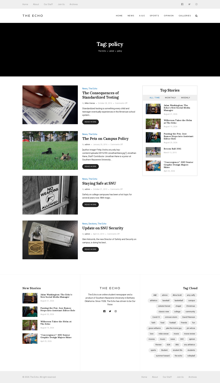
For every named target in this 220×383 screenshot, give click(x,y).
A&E (155, 295)
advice (164, 295)
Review (158, 345)
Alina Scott (177, 295)
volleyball (191, 356)
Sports (154, 16)
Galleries (185, 16)
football (173, 323)
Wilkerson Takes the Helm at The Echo (178, 121)
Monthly (170, 97)
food (162, 323)
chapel (178, 306)
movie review (189, 334)
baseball (166, 301)
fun (193, 323)
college (177, 312)
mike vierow (164, 334)
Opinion (169, 16)
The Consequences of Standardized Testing (100, 95)
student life (177, 350)
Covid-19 (156, 317)
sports (153, 350)
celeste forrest (164, 306)
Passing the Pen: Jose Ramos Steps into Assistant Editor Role (178, 136)
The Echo (32, 16)
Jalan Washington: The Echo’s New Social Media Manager (177, 108)
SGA (168, 345)
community (190, 312)
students (191, 350)
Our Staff (48, 4)
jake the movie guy (174, 328)
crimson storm (171, 317)
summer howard (163, 356)
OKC (182, 339)
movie (176, 334)
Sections (92, 223)
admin (87, 144)
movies (152, 339)
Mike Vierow (90, 103)
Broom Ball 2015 (172, 148)
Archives (74, 4)
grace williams (155, 328)
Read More (90, 122)
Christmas (190, 306)
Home (25, 4)
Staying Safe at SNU (99, 183)
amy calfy (191, 295)
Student (164, 350)
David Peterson (188, 317)
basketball (179, 301)
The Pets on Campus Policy (105, 138)
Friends (184, 323)
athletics (153, 301)
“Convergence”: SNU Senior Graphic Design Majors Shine (178, 165)
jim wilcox (191, 328)
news (172, 339)
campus (191, 301)
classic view (164, 312)
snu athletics (189, 345)
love (151, 334)
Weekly (185, 97)
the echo (178, 356)
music (162, 339)
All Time (155, 97)
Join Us (61, 4)
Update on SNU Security (102, 228)
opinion (192, 339)
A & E (142, 16)
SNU (177, 345)
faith (153, 323)
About (36, 4)
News (131, 16)
